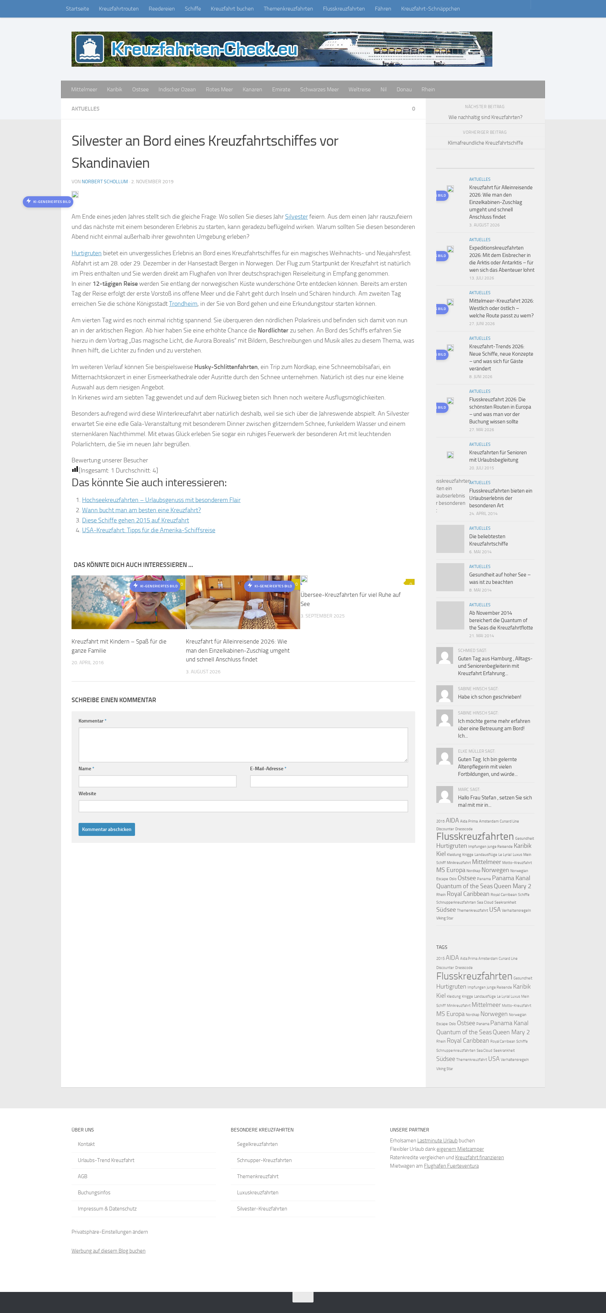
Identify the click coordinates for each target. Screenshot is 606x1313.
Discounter (445, 829)
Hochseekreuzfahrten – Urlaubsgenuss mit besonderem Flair (161, 500)
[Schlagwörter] (522, 165)
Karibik (114, 89)
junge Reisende (500, 846)
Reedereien (162, 8)
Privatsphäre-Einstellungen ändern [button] (110, 1232)
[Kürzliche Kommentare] (497, 165)
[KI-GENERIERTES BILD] (358, 580)
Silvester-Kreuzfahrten (262, 1209)
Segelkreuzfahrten (257, 1144)
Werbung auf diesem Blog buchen (109, 1251)
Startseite (77, 8)
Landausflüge (485, 854)
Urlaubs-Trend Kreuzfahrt (106, 1160)
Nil (384, 89)
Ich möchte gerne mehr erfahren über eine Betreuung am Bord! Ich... (494, 728)
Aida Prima (469, 821)
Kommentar (93, 721)
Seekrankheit (505, 902)
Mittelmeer (84, 89)
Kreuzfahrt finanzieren (479, 1157)
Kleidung (454, 854)
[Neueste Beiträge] (448, 165)
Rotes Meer (219, 89)
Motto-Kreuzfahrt (517, 862)
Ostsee (140, 89)
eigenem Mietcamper (460, 1149)
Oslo (453, 879)
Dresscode (464, 829)
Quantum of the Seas (464, 886)
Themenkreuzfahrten (288, 8)
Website (87, 794)
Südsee (446, 909)
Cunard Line (509, 821)
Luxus (517, 854)
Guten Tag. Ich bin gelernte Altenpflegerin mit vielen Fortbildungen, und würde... (488, 766)
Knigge (467, 854)
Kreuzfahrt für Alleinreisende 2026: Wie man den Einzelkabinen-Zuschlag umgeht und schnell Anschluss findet (238, 650)
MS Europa (450, 869)
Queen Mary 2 (512, 886)
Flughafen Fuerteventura (451, 1166)
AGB (82, 1176)
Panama (484, 879)
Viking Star (444, 918)
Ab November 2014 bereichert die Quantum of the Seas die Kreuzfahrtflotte (501, 620)
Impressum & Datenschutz (107, 1209)
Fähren (383, 8)
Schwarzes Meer (319, 89)
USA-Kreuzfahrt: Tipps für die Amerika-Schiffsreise (148, 530)
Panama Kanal (511, 878)
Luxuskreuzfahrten (257, 1192)
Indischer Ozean (177, 89)
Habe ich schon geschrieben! (489, 697)
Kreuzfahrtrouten (119, 8)
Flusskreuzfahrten (344, 8)
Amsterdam (489, 821)
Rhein (428, 89)
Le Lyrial (505, 854)
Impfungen (477, 846)
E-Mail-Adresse (268, 769)
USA (495, 909)
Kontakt (86, 1144)
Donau (404, 89)
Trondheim (183, 304)
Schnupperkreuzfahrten (456, 902)
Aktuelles (86, 108)
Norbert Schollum (105, 182)
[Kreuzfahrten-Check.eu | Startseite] (282, 49)
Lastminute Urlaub (437, 1140)
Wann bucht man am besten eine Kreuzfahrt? (141, 510)
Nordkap (473, 871)
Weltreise (360, 89)
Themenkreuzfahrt (472, 910)
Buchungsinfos (94, 1192)
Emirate (281, 89)
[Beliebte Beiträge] (473, 165)
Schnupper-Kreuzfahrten (264, 1160)
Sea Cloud (485, 902)
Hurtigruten (87, 253)
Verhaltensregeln (516, 910)
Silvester (296, 216)
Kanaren (252, 89)
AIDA (452, 820)
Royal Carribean (504, 894)
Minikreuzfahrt (459, 862)
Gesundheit (524, 838)
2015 (440, 821)
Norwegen (495, 869)
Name (86, 769)
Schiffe (193, 8)
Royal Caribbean (468, 893)
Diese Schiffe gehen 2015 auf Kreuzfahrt (135, 520)
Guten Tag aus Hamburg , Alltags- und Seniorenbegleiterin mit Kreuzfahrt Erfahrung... (495, 666)
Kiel (441, 853)
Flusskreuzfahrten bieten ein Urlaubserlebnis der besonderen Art (500, 498)
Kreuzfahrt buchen (232, 8)
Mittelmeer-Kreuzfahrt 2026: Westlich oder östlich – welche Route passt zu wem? (501, 308)
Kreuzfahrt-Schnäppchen (430, 8)
